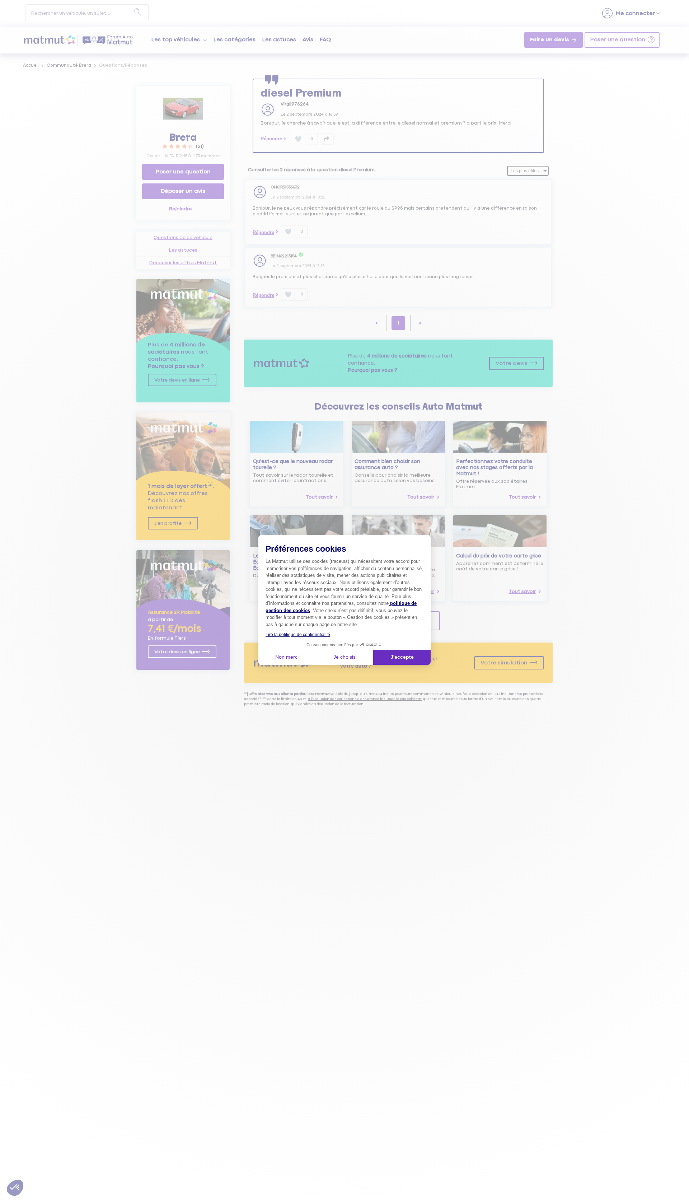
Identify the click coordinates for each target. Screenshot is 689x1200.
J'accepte (402, 657)
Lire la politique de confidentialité (298, 634)
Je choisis (344, 657)
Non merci (287, 657)
